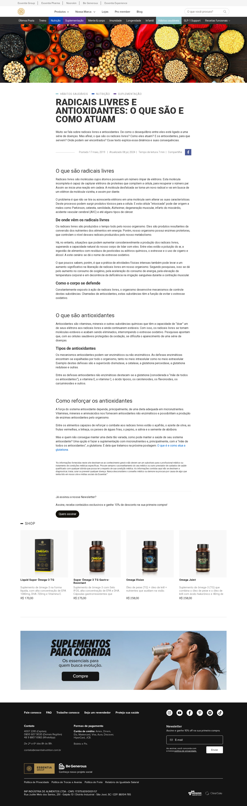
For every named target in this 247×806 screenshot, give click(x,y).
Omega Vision (135, 579)
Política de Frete (94, 782)
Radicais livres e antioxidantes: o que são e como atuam (120, 110)
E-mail (178, 740)
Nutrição (56, 20)
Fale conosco (32, 712)
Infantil (150, 20)
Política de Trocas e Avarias (67, 782)
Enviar (214, 750)
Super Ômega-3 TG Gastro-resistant (91, 581)
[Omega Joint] (203, 554)
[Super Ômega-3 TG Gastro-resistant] (97, 554)
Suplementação (74, 20)
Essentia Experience (116, 3)
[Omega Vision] (150, 554)
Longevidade (133, 20)
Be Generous (90, 3)
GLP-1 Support (192, 20)
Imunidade (116, 20)
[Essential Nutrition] (21, 11)
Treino (42, 20)
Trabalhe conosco (67, 712)
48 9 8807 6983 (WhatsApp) (39, 737)
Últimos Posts (26, 20)
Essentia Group (26, 3)
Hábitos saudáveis (168, 20)
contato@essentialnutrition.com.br (42, 750)
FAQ (49, 712)
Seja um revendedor (97, 712)
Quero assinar (67, 514)
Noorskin (71, 3)
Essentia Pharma (50, 3)
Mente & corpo (96, 20)
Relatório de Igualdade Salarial (122, 782)
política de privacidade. (185, 750)
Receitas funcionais (216, 20)
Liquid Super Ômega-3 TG (37, 579)
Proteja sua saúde (127, 712)
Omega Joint (187, 579)
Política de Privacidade (36, 782)
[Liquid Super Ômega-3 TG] (44, 554)
